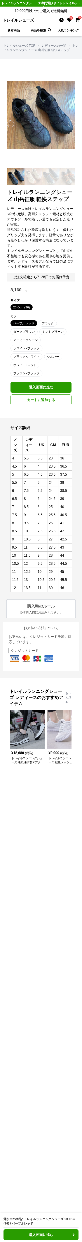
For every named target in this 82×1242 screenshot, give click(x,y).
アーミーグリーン (25, 340)
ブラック (48, 323)
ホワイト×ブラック (26, 348)
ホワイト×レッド (25, 365)
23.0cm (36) (21, 307)
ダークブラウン (24, 331)
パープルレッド (24, 323)
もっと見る (68, 697)
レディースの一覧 (54, 45)
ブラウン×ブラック (26, 373)
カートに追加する (41, 400)
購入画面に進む (41, 387)
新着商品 (14, 30)
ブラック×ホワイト (26, 356)
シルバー (53, 356)
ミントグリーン (53, 331)
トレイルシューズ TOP (19, 45)
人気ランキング (68, 30)
